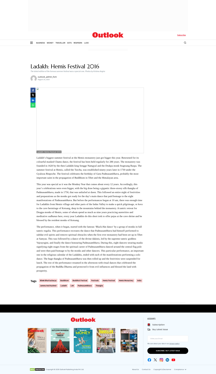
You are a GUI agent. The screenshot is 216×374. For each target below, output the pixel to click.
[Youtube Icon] (173, 360)
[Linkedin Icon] (167, 360)
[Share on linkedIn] (33, 100)
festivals (95, 280)
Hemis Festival (109, 280)
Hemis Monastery (126, 280)
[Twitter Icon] (155, 360)
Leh (72, 285)
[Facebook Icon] (149, 360)
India (139, 280)
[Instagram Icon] (161, 360)
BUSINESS (40, 43)
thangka (99, 285)
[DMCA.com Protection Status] (37, 369)
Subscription (158, 324)
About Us (135, 369)
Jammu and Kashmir (48, 285)
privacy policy (174, 344)
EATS (69, 43)
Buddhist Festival (80, 280)
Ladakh (64, 285)
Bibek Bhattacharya (48, 280)
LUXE (86, 43)
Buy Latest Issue (160, 329)
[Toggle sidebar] (31, 42)
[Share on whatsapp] (33, 105)
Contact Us (146, 369)
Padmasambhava (85, 285)
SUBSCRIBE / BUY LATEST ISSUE (168, 351)
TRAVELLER (60, 43)
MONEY (50, 43)
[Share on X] (33, 95)
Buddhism (64, 280)
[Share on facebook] (33, 90)
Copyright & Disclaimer (162, 369)
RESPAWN (78, 43)
